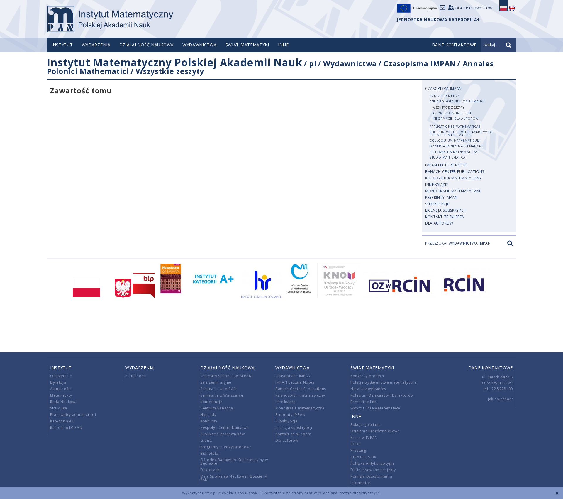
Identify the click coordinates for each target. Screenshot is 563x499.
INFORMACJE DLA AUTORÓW (455, 119)
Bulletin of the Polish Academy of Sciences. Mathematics (461, 133)
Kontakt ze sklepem (445, 216)
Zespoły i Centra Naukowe (224, 427)
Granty (206, 440)
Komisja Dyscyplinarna (371, 476)
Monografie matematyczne (453, 190)
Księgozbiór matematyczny (453, 178)
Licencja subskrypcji (445, 210)
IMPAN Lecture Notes (446, 165)
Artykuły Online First (452, 113)
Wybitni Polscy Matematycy (375, 408)
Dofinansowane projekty (373, 469)
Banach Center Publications (454, 171)
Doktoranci (210, 469)
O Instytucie (61, 375)
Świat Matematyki (247, 45)
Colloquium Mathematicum (455, 141)
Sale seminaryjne (215, 382)
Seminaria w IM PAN (218, 388)
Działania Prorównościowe (375, 431)
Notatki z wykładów (368, 388)
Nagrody (208, 414)
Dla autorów (439, 223)
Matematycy (61, 395)
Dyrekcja (58, 382)
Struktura (58, 408)
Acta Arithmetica (445, 96)
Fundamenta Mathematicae (454, 152)
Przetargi (358, 450)
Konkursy (208, 421)
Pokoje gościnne (365, 424)
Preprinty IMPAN (441, 197)
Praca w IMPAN (364, 437)
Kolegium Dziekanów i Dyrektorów (382, 395)
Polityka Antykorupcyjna (372, 463)
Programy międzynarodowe (226, 446)
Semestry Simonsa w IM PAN (226, 375)
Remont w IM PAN (66, 427)
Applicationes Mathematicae (455, 126)
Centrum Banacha (216, 408)
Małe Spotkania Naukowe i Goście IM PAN (234, 478)
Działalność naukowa (146, 45)
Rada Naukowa (63, 401)
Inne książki (436, 184)
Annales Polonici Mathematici (457, 101)
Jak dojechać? (500, 399)
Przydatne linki (364, 401)
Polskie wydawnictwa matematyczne (383, 382)
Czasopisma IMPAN (420, 63)
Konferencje (211, 401)
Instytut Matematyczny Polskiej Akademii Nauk (174, 62)
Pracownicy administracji (73, 414)
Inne (283, 45)
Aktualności (61, 388)
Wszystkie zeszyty (170, 71)
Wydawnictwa (199, 45)
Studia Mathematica (447, 157)
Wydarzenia (96, 45)
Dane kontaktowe (490, 367)
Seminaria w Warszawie (221, 395)
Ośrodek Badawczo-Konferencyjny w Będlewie (234, 461)
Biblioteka (209, 453)
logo (110, 19)
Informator (360, 482)
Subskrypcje (437, 203)
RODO (356, 443)
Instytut (62, 45)
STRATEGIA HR (363, 456)
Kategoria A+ (62, 421)
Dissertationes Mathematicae (456, 146)
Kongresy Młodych (367, 375)
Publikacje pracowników (222, 433)
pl (312, 63)
